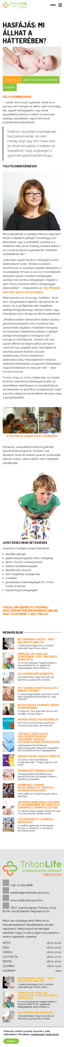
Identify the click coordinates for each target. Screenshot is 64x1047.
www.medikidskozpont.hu (26, 900)
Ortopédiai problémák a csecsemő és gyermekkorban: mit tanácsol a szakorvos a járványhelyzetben (39, 805)
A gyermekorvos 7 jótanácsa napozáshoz (35, 820)
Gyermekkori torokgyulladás (36, 770)
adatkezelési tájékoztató (45, 1034)
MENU (53, 5)
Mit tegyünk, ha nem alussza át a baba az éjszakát (38, 689)
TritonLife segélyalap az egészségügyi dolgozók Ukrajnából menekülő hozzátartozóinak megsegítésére (39, 737)
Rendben (11, 1041)
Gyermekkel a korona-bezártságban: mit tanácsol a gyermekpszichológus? (36, 787)
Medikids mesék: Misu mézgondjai (38, 719)
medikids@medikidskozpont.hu (29, 892)
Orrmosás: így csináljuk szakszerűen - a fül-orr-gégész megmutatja (37, 656)
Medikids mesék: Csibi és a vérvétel (39, 756)
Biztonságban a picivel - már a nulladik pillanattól (36, 640)
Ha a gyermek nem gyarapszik (35, 673)
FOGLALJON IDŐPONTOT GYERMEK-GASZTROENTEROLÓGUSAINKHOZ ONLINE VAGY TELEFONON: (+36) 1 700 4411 (30, 610)
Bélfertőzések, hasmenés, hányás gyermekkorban (38, 706)
